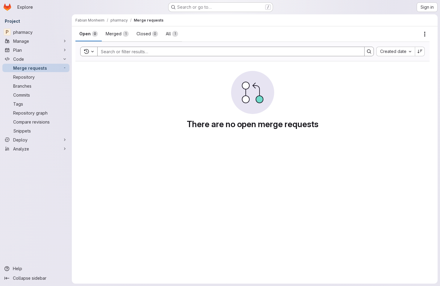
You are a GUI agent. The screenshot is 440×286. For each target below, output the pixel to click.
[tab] (88, 33)
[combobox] (395, 51)
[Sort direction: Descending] (420, 51)
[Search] (369, 51)
